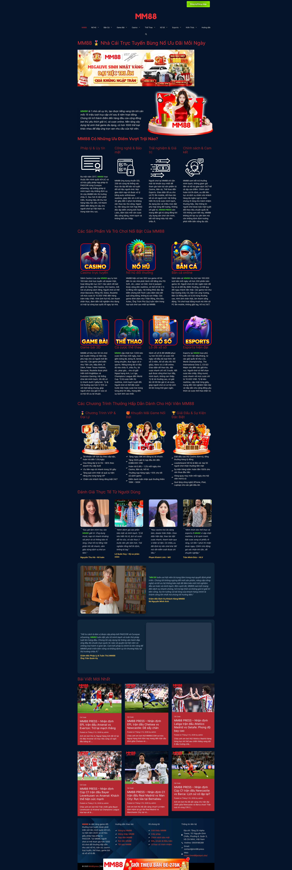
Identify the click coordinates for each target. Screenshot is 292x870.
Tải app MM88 (124, 844)
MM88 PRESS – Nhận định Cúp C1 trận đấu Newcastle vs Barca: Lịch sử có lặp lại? (192, 790)
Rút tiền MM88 (124, 841)
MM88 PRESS (165, 210)
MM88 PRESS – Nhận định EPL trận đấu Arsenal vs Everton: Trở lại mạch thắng (98, 725)
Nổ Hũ (93, 27)
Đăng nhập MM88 (126, 834)
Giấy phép (155, 834)
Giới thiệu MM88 (158, 830)
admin (106, 732)
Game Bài (120, 27)
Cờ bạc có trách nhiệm (161, 844)
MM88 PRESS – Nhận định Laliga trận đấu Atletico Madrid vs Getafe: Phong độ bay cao (192, 725)
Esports (175, 27)
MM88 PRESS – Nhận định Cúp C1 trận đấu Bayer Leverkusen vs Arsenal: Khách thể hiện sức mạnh (99, 794)
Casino (134, 27)
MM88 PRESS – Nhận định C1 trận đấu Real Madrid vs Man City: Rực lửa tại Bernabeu (146, 795)
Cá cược (83, 717)
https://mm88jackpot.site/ (195, 855)
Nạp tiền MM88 (125, 837)
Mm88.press (94, 866)
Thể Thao (149, 27)
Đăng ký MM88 (125, 830)
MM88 (84, 27)
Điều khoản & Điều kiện (161, 841)
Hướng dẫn (206, 27)
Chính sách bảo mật (160, 837)
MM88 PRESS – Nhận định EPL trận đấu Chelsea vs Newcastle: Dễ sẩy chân (144, 724)
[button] (146, 34)
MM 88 (153, 577)
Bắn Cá (106, 27)
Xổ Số (162, 27)
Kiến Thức (190, 27)
